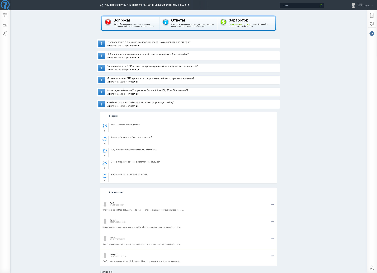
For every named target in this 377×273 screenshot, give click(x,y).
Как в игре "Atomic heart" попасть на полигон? (131, 137)
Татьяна (113, 220)
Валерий (114, 254)
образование (133, 46)
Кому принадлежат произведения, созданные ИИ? (133, 149)
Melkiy (110, 46)
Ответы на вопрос (115, 5)
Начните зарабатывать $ (239, 24)
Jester (112, 237)
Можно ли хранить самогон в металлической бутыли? (135, 162)
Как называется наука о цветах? (125, 125)
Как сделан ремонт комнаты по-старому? (130, 174)
